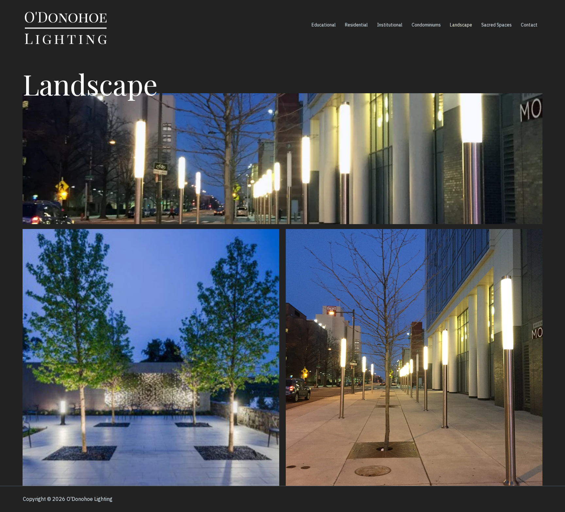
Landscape (461, 25)
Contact (529, 25)
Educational (324, 25)
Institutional (389, 25)
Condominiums (426, 25)
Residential (356, 25)
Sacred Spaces (496, 25)
